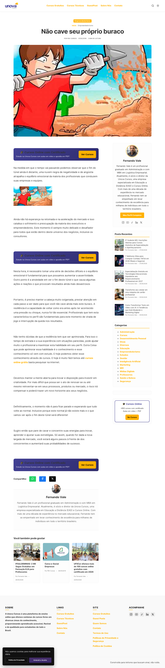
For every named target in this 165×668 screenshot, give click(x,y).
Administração (127, 332)
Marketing (125, 365)
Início (74, 25)
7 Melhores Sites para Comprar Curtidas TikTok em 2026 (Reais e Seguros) (137, 258)
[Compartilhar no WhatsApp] (32, 479)
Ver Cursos (87, 154)
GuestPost (92, 5)
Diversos (124, 345)
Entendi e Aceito (40, 660)
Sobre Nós (106, 5)
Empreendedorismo (82, 21)
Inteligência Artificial (130, 361)
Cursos (123, 335)
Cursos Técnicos (75, 5)
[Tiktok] (132, 222)
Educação (125, 348)
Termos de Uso (100, 633)
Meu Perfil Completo (132, 215)
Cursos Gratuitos (55, 5)
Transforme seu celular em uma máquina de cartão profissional (136, 292)
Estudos (124, 355)
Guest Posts (99, 618)
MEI (122, 368)
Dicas (122, 341)
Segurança (125, 381)
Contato (118, 5)
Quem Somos (99, 623)
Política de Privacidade (17, 660)
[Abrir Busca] (153, 6)
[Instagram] (123, 222)
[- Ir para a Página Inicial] (11, 6)
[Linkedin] (136, 222)
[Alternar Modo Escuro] (158, 6)
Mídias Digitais (127, 371)
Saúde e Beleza (127, 378)
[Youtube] (127, 222)
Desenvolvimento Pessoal (133, 338)
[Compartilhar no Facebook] (42, 479)
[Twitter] (141, 222)
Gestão (123, 358)
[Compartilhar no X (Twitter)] (52, 479)
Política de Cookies (102, 646)
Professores (126, 374)
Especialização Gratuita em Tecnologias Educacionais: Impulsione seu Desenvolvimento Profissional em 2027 (136, 276)
